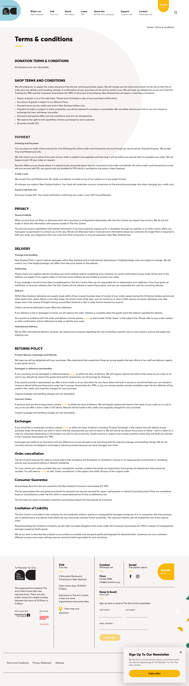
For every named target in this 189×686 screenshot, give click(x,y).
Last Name (130, 610)
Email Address (106, 624)
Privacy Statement (42, 663)
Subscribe (154, 673)
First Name (104, 610)
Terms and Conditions (18, 663)
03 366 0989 (105, 579)
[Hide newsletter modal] (180, 652)
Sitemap (59, 663)
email (86, 318)
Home (150, 27)
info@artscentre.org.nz (110, 582)
